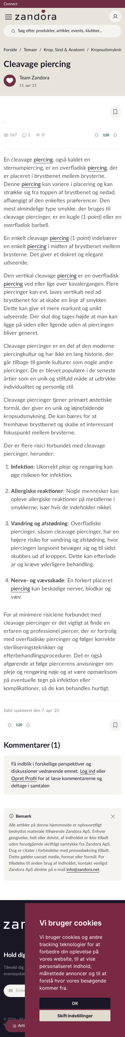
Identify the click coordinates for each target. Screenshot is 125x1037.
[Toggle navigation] (8, 17)
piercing (43, 160)
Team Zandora (34, 77)
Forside (10, 50)
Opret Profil (24, 778)
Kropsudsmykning (107, 50)
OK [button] (75, 1003)
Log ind (87, 771)
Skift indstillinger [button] (75, 1015)
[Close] (113, 816)
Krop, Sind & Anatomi (64, 50)
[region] (62, 51)
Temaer (30, 50)
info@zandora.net (82, 870)
